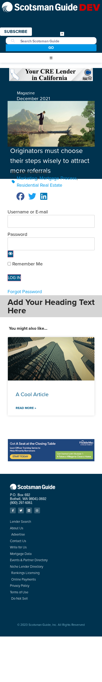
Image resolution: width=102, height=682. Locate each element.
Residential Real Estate (39, 185)
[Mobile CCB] (51, 79)
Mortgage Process (58, 178)
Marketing (27, 178)
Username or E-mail (28, 211)
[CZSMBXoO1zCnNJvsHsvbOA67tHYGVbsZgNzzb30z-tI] (51, 459)
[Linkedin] (29, 510)
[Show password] (10, 254)
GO (51, 47)
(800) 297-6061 (21, 503)
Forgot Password (25, 291)
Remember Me (27, 264)
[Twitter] (21, 510)
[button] (51, 58)
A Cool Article (32, 394)
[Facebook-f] (13, 510)
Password (17, 234)
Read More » (26, 408)
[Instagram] (37, 510)
